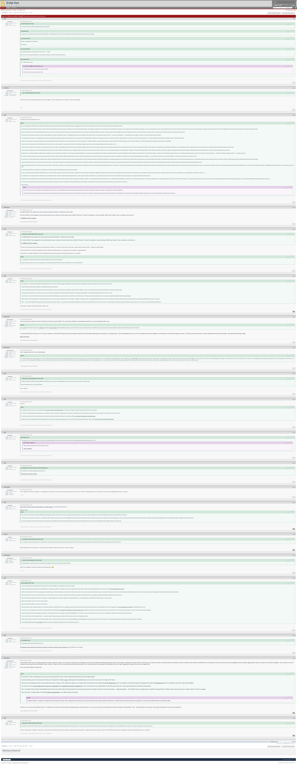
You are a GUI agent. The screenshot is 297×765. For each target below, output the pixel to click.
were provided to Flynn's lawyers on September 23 (46, 686)
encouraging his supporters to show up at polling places (71, 610)
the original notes (111, 683)
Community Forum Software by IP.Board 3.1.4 (286, 762)
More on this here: (24, 336)
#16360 (294, 718)
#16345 (294, 229)
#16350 (294, 399)
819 (23, 12)
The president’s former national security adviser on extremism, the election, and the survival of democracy (44, 647)
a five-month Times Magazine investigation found (85, 416)
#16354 (294, 502)
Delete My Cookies (16, 762)
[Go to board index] (10, 3)
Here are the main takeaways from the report (104, 419)
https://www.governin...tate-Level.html (29, 473)
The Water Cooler (21, 10)
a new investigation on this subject (125, 607)
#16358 (294, 635)
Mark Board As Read (24, 762)
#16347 (294, 316)
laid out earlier (53, 327)
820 (26, 12)
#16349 (294, 373)
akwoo (6, 534)
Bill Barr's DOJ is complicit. (29, 218)
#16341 (294, 18)
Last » (31, 12)
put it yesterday (40, 622)
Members (8, 7)
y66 (5, 18)
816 (15, 12)
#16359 (294, 658)
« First (10, 12)
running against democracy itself (117, 588)
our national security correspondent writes (54, 410)
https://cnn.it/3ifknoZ (28, 448)
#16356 (294, 555)
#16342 (294, 88)
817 (18, 12)
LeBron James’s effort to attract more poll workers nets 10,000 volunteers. (36, 506)
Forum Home (9, 762)
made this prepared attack (53, 692)
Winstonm (7, 207)
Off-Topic (14, 10)
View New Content (289, 10)
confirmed (41, 327)
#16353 (294, 487)
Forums (3, 7)
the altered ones (159, 683)
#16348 (294, 347)
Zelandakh (7, 487)
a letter (66, 680)
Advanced (296, 8)
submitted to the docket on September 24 (72, 686)
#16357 (294, 578)
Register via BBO (278, 5)
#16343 (294, 115)
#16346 (294, 276)
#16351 (294, 432)
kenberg (6, 88)
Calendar (14, 7)
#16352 (294, 463)
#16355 (294, 534)
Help (293, 5)
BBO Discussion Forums (6, 10)
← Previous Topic (279, 743)
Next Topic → (293, 743)
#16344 (294, 207)
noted (24, 327)
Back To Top (4, 762)
